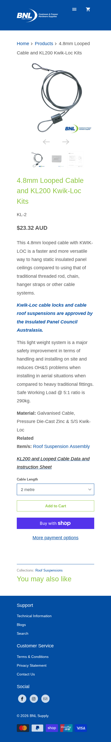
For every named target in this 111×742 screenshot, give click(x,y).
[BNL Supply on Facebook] (22, 699)
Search (22, 633)
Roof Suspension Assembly (61, 446)
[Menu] (74, 9)
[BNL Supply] (37, 15)
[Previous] (45, 141)
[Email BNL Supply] (45, 699)
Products (44, 43)
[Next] (65, 141)
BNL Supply (39, 716)
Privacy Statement (31, 665)
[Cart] (88, 9)
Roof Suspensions (49, 570)
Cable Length (27, 479)
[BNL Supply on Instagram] (34, 699)
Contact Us (26, 674)
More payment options (55, 537)
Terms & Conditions (33, 657)
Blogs (21, 625)
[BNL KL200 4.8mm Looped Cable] (55, 97)
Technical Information (34, 616)
